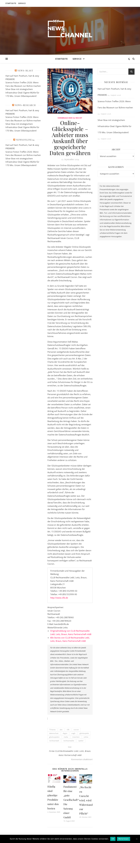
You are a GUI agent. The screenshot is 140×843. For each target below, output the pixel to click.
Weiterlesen (123, 839)
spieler (81, 740)
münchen (75, 737)
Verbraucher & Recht (70, 118)
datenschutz (54, 733)
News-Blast (25, 70)
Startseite (10, 3)
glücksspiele (84, 733)
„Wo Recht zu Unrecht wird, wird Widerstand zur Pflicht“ (86, 800)
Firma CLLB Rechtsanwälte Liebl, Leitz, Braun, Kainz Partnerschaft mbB (70, 753)
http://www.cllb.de (59, 597)
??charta (52, 729)
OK (113, 839)
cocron (76, 729)
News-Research (25, 105)
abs (61, 729)
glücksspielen (54, 737)
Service (22, 3)
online (86, 737)
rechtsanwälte (68, 740)
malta (66, 737)
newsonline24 (25, 139)
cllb (68, 729)
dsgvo (65, 733)
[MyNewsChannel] (70, 29)
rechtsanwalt (54, 740)
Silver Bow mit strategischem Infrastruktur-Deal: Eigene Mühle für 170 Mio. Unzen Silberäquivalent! (22, 92)
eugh (73, 733)
